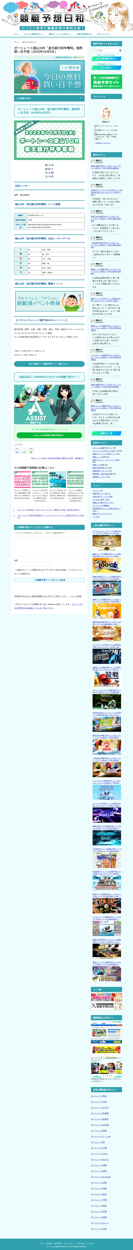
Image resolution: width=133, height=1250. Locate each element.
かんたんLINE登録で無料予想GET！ (49, 435)
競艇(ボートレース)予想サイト (60, 34)
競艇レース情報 (98, 465)
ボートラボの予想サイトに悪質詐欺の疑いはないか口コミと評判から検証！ (107, 805)
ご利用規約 (49, 1243)
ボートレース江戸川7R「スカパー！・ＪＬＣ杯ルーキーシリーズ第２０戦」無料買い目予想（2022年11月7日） (40, 495)
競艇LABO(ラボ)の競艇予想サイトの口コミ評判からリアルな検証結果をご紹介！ (107, 827)
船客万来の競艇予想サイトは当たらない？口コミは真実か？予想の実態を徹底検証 (106, 219)
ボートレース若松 (99, 1206)
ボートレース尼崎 (99, 1165)
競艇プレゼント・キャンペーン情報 (106, 460)
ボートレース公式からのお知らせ (105, 451)
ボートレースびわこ (100, 1154)
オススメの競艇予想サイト (34, 34)
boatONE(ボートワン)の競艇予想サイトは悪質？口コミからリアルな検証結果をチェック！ (107, 873)
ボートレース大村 (99, 1229)
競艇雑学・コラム (99, 477)
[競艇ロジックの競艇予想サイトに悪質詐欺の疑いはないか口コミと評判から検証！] (107, 565)
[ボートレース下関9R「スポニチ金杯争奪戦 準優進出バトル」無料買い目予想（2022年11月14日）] (22, 479)
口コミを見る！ (106, 67)
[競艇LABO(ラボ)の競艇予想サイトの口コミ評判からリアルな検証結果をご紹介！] (107, 837)
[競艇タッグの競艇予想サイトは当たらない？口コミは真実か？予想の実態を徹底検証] (107, 611)
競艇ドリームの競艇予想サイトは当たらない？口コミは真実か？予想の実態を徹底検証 (106, 408)
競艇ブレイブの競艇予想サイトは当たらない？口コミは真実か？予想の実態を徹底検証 (106, 328)
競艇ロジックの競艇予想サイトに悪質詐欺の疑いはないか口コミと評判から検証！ (107, 555)
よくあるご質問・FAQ (101, 499)
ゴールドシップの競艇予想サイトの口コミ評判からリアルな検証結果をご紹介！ (107, 918)
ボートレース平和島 (100, 1113)
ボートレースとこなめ (101, 1136)
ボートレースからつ (100, 1223)
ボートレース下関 (99, 1200)
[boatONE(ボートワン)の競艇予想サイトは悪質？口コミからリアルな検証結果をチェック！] (107, 883)
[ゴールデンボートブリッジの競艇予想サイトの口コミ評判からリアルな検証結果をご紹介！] (107, 542)
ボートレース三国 (99, 1148)
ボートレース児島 (99, 1183)
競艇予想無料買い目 (84, 34)
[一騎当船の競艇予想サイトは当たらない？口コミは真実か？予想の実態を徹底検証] (107, 769)
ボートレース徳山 (40, 458)
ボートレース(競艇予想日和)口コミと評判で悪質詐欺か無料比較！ (67, 1246)
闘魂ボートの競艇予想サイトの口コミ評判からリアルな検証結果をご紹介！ (107, 895)
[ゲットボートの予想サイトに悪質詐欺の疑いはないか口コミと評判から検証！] (107, 656)
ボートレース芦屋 (99, 1211)
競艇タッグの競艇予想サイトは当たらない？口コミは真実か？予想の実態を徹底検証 (106, 272)
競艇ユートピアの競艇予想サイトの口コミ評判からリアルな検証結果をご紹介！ (107, 963)
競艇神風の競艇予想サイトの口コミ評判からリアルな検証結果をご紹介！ (107, 623)
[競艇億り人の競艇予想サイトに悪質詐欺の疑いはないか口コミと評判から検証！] (107, 679)
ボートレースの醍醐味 (101, 506)
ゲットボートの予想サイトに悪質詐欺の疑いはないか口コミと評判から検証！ (107, 646)
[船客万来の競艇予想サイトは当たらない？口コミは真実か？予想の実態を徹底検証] (107, 747)
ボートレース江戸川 (100, 1108)
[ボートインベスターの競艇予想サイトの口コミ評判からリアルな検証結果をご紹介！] (107, 701)
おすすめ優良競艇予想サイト (106, 58)
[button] (80, 98)
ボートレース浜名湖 (100, 1125)
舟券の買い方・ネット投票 (103, 496)
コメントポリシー (69, 1243)
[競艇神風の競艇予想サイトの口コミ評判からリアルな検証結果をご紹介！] (107, 633)
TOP (41, 1243)
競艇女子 (80, 458)
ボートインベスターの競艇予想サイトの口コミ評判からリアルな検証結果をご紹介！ (107, 691)
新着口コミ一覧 (106, 433)
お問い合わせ (81, 1243)
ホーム (16, 34)
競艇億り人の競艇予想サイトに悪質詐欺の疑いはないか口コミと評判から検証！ (107, 669)
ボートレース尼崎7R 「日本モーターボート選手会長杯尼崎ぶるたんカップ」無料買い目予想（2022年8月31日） (75, 495)
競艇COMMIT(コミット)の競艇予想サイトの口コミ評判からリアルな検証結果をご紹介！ (107, 578)
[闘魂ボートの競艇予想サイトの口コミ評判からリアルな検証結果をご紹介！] (107, 905)
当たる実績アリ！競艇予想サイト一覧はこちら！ (49, 364)
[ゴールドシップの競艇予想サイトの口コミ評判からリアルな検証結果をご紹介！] (107, 928)
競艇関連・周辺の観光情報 (103, 474)
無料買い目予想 (67, 458)
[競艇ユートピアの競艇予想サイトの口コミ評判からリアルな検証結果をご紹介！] (107, 973)
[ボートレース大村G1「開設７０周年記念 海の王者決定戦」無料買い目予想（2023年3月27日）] (57, 479)
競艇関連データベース (101, 471)
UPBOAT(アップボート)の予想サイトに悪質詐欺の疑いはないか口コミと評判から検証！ (106, 192)
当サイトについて (103, 34)
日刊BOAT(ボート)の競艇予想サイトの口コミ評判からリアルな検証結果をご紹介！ (107, 850)
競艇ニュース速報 (99, 457)
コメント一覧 (98, 490)
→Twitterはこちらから (102, 143)
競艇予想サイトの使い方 (102, 493)
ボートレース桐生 (99, 1096)
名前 (16, 560)
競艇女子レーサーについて (103, 514)
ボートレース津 (98, 1142)
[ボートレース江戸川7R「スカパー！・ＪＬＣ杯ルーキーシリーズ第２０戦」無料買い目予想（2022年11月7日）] (40, 479)
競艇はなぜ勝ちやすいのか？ (103, 503)
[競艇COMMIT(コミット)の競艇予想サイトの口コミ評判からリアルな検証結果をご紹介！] (107, 588)
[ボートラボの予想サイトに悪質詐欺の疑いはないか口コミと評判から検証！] (107, 815)
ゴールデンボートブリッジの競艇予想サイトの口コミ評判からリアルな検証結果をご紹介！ (107, 532)
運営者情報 (58, 1243)
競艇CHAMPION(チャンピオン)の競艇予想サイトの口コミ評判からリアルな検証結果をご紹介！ (107, 941)
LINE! (31, 449)
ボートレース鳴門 (99, 1171)
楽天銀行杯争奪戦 (54, 458)
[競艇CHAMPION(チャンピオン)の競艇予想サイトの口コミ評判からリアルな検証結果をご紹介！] (107, 951)
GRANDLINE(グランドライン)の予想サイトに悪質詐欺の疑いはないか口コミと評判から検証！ (107, 714)
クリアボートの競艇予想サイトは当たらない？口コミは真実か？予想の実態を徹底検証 (106, 357)
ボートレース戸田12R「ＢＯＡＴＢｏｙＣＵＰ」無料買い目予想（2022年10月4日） (48, 510)
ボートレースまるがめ (101, 1177)
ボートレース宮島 (99, 1188)
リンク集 (96, 517)
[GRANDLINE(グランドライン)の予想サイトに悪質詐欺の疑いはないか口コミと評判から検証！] (107, 724)
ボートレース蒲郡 (99, 1131)
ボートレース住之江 (100, 1160)
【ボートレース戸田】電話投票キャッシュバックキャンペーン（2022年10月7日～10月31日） (50, 517)
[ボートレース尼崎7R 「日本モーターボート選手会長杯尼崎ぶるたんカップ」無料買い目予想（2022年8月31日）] (75, 479)
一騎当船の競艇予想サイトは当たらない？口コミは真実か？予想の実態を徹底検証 (106, 245)
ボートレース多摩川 (100, 1119)
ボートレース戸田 (99, 1102)
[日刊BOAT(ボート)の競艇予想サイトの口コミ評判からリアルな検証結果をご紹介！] (107, 860)
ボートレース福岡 (99, 1217)
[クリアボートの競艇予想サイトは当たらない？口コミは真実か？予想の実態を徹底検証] (107, 792)
